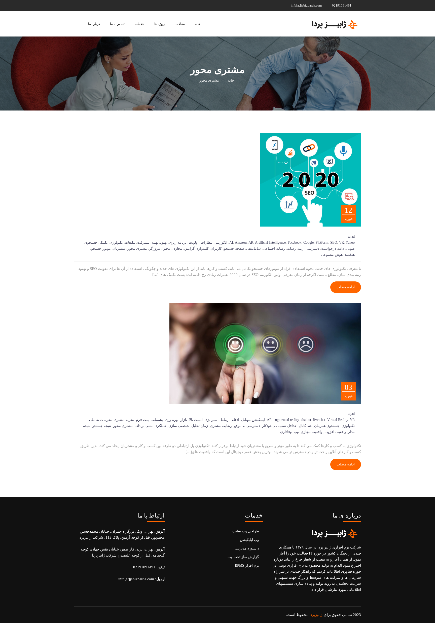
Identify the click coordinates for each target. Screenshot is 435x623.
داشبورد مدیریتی (247, 548)
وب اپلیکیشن (249, 540)
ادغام (235, 420)
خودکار (267, 426)
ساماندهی (253, 248)
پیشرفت (143, 242)
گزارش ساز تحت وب (243, 557)
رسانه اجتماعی (274, 248)
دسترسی (312, 248)
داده (341, 248)
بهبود (163, 242)
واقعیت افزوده (335, 432)
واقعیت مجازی (311, 432)
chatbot (306, 420)
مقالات (180, 24)
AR (250, 242)
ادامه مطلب (346, 287)
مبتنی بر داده (144, 426)
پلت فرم (142, 420)
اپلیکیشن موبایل (253, 420)
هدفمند (350, 254)
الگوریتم (221, 242)
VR (341, 242)
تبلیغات (130, 242)
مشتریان (119, 248)
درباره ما (94, 24)
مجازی (177, 248)
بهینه (155, 242)
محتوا (166, 248)
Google (308, 242)
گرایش (189, 248)
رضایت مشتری (221, 426)
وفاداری (286, 432)
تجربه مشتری (124, 420)
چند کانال (305, 426)
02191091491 (342, 5)
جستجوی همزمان (327, 426)
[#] (107, 6)
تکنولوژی (116, 242)
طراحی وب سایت (245, 531)
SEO (333, 242)
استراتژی (212, 420)
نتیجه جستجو (101, 426)
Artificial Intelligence (270, 242)
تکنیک (103, 242)
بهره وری (171, 420)
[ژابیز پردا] (334, 24)
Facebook (294, 242)
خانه (198, 24)
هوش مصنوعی (332, 254)
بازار (183, 420)
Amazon (241, 242)
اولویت (194, 242)
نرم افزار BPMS (247, 565)
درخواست (328, 248)
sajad (351, 236)
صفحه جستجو (234, 248)
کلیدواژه (203, 248)
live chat (319, 420)
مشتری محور (137, 248)
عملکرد (161, 426)
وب (296, 432)
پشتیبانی (157, 420)
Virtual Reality (337, 420)
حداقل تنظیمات (285, 426)
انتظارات (207, 242)
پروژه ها (159, 24)
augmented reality (286, 420)
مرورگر (154, 248)
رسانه (291, 248)
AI (231, 242)
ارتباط (225, 420)
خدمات (139, 24)
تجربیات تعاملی (100, 420)
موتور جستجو (101, 248)
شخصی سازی (178, 426)
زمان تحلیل (199, 426)
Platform (322, 242)
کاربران (216, 248)
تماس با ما (117, 24)
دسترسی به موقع (247, 426)
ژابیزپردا (315, 615)
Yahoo (350, 242)
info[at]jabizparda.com (306, 5)
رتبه (301, 248)
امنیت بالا (196, 420)
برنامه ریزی (178, 242)
